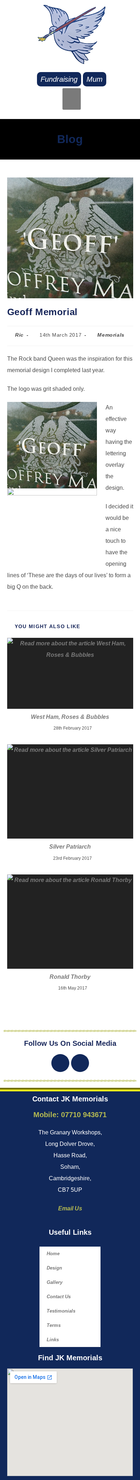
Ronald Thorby (70, 977)
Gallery (54, 1282)
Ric (19, 335)
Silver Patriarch (70, 847)
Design (54, 1268)
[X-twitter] (60, 1063)
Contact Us (59, 1296)
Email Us (70, 1208)
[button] (71, 99)
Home (53, 1253)
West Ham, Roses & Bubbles (70, 717)
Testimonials (61, 1311)
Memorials (110, 335)
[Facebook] (80, 1063)
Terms (54, 1325)
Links (53, 1339)
